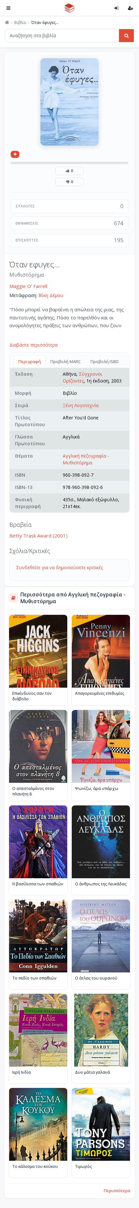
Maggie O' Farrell (28, 286)
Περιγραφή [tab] (29, 361)
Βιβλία (20, 22)
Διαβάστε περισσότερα (33, 345)
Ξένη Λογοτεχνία (81, 405)
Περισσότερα (117, 1190)
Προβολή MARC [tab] (65, 361)
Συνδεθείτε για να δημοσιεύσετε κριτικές (59, 567)
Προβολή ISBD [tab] (105, 361)
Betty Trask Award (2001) (38, 535)
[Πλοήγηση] (8, 8)
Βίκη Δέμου (50, 295)
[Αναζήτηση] (126, 35)
